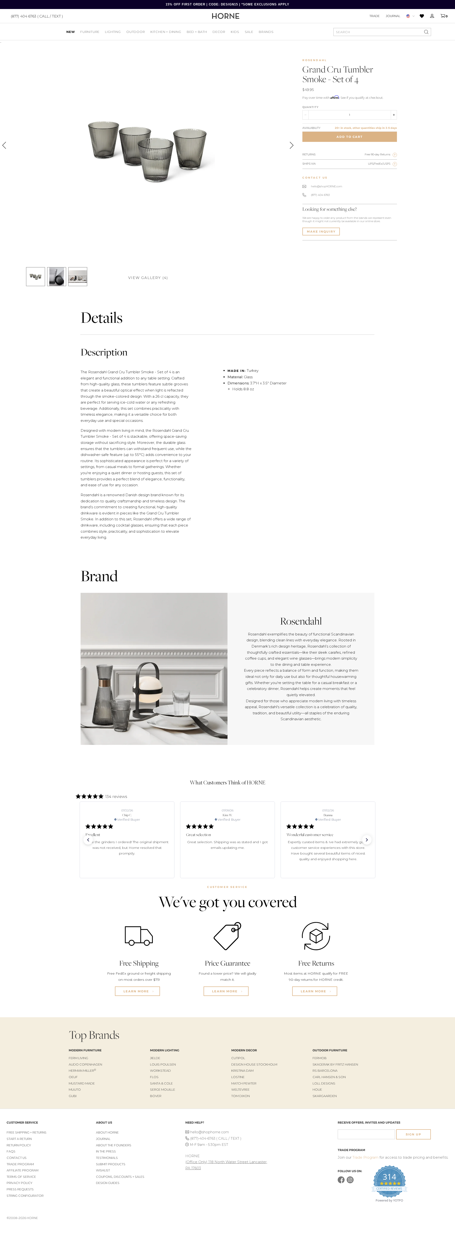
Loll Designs (324, 1083)
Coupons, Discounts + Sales (120, 1177)
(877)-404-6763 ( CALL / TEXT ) (215, 1138)
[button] (88, 840)
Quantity (310, 107)
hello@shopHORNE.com (326, 186)
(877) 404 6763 (320, 195)
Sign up (413, 1134)
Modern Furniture (85, 1050)
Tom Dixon (240, 1096)
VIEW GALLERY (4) (148, 277)
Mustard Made (82, 1083)
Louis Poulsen (163, 1064)
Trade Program (20, 1164)
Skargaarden (325, 1096)
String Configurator (25, 1195)
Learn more (136, 991)
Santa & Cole (161, 1083)
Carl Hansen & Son (329, 1077)
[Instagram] (350, 1182)
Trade (374, 16)
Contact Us (17, 1158)
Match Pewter (243, 1083)
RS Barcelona (325, 1070)
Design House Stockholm (254, 1064)
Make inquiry (321, 231)
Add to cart (350, 137)
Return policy (19, 1145)
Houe (317, 1089)
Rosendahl (314, 60)
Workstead (160, 1070)
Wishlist (103, 1170)
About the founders (113, 1145)
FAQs (11, 1151)
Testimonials (107, 1158)
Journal (393, 16)
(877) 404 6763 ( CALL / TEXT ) (37, 16)
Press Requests (20, 1189)
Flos (154, 1077)
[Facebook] (341, 1182)
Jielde (155, 1058)
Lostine (238, 1077)
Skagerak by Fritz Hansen (335, 1064)
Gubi (73, 1096)
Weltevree (240, 1089)
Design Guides (107, 1183)
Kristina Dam (242, 1070)
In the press (106, 1151)
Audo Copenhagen (85, 1064)
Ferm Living (78, 1058)
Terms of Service (21, 1177)
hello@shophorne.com (209, 1132)
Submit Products (110, 1164)
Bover (155, 1096)
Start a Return (19, 1139)
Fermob (320, 1058)
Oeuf (73, 1077)
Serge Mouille (162, 1089)
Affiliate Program (22, 1170)
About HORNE (107, 1132)
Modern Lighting (164, 1050)
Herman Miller (82, 1070)
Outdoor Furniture (330, 1050)
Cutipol (238, 1058)
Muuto (75, 1089)
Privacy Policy (19, 1183)
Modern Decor (244, 1050)
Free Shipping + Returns (26, 1132)
